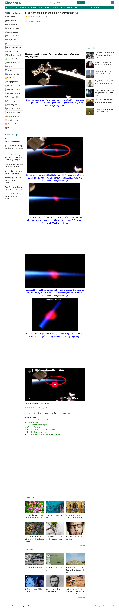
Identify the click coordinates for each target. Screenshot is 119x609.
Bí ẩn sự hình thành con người (37, 425)
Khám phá (31, 21)
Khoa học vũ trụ (67, 7)
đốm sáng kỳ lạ (47, 413)
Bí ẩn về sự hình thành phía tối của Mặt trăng (41, 429)
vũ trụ (39, 413)
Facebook (28, 606)
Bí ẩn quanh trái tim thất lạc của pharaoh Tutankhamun (45, 434)
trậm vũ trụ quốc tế (60, 413)
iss (69, 413)
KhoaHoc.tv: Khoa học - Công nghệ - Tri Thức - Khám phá (15, 3)
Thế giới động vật (53, 7)
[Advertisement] (55, 38)
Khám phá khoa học (36, 7)
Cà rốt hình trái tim (33, 422)
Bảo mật (15, 606)
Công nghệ (22, 7)
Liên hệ (21, 606)
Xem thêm (81, 545)
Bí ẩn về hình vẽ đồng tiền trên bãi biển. (40, 420)
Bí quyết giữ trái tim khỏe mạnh (37, 432)
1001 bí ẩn (80, 7)
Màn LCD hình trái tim (34, 427)
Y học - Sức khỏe (93, 7)
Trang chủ (10, 7)
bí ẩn (34, 413)
